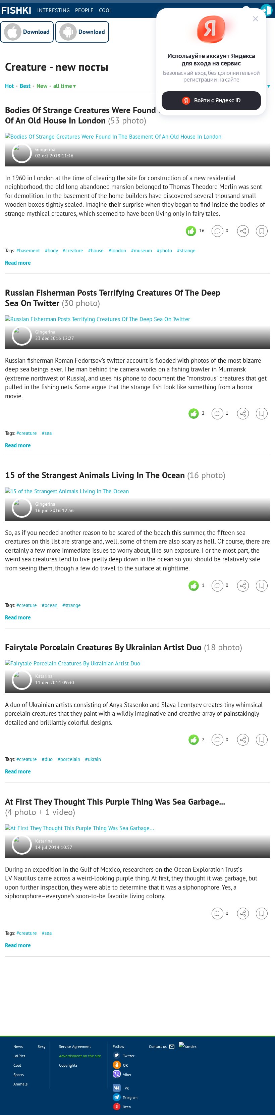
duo (49, 759)
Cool (105, 10)
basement (29, 250)
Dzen (127, 1107)
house (97, 250)
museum (143, 250)
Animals (20, 1083)
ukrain (94, 759)
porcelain (70, 759)
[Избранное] (262, 231)
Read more (18, 262)
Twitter (128, 1056)
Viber (127, 1074)
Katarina (44, 676)
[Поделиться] (243, 231)
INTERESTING (53, 10)
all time (62, 86)
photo (166, 250)
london (118, 250)
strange (188, 250)
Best (25, 86)
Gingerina (45, 149)
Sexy (42, 1046)
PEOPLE (84, 10)
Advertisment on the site (80, 1055)
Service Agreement (75, 1046)
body (53, 250)
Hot (9, 86)
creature (74, 250)
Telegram (130, 1097)
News (18, 1046)
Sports (18, 1074)
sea (48, 433)
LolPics (19, 1055)
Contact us (158, 1046)
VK (127, 1088)
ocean (51, 605)
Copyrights (68, 1065)
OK (125, 1065)
